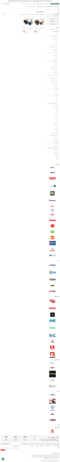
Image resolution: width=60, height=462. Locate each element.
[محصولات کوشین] (52, 401)
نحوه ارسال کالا (56, 143)
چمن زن (57, 121)
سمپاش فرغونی (55, 43)
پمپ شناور (56, 63)
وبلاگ (26, 6)
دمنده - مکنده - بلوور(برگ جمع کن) (54, 103)
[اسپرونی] (52, 178)
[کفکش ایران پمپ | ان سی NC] (52, 363)
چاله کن (57, 111)
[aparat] (1, 444)
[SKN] (52, 231)
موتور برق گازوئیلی (55, 55)
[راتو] (52, 291)
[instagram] (8, 444)
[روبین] (52, 301)
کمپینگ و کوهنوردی (40, 6)
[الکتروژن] (52, 186)
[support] (6, 444)
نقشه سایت (57, 154)
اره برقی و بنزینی (56, 115)
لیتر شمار (57, 131)
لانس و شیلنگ (56, 113)
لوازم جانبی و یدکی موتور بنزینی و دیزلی (53, 78)
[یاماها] (52, 431)
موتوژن (56, 99)
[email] (4, 444)
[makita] (52, 226)
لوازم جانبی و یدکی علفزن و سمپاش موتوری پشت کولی (52, 76)
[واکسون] (52, 420)
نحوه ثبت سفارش (56, 145)
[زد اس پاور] (52, 314)
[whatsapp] (3, 444)
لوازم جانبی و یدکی (56, 73)
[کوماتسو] (52, 374)
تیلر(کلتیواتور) (56, 125)
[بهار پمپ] (52, 255)
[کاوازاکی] (52, 347)
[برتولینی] (52, 243)
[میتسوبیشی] (52, 414)
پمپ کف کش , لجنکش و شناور (54, 61)
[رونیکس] (52, 308)
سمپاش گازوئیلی (55, 37)
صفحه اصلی (58, 9)
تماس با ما (29, 6)
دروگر (57, 127)
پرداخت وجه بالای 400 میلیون (49, 6)
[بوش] (52, 249)
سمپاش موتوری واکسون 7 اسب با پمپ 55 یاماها (28, 29)
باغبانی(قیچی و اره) (56, 129)
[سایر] (52, 320)
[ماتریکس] (52, 395)
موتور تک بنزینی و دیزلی (55, 107)
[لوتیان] (52, 386)
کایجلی (56, 97)
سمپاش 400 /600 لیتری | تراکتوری (53, 47)
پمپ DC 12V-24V (56, 141)
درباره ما (57, 159)
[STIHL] (52, 237)
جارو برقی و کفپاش (56, 139)
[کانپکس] (52, 341)
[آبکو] (52, 172)
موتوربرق (57, 53)
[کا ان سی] (52, 335)
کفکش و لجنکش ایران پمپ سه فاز (53, 67)
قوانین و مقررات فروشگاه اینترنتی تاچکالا (53, 147)
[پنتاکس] (52, 272)
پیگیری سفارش (56, 152)
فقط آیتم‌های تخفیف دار (52, 21)
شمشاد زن (57, 119)
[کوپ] (52, 367)
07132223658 (53, 438)
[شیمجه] (52, 328)
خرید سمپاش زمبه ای (49, 9)
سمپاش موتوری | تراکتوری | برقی (54, 35)
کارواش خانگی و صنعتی (55, 123)
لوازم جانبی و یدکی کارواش (54, 82)
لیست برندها (57, 164)
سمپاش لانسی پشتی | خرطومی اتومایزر (53, 45)
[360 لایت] (52, 167)
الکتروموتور (56, 95)
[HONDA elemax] (52, 215)
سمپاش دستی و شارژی (54, 49)
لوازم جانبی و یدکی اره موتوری (54, 80)
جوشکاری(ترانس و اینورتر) (55, 133)
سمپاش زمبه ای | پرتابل (54, 39)
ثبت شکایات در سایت (56, 150)
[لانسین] (52, 380)
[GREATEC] (52, 210)
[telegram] (9, 444)
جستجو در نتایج (56, 14)
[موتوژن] (52, 408)
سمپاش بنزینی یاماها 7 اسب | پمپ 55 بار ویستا (39, 29)
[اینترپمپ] (52, 193)
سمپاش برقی (56, 41)
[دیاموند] (52, 286)
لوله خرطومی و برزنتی (55, 105)
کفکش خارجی (55, 71)
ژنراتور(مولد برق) (55, 59)
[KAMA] (52, 220)
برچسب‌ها (54, 9)
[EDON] (52, 206)
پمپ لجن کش (55, 65)
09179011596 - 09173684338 (51, 437)
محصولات (34, 6)
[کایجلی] (52, 354)
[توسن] (52, 280)
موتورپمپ (57, 109)
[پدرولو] (52, 265)
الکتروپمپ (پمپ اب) (56, 84)
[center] (48, 4)
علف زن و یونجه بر (56, 117)
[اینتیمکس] (52, 200)
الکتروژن (56, 101)
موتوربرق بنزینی (55, 57)
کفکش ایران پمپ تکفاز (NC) (54, 69)
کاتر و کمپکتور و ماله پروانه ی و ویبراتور (53, 135)
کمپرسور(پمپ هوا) (56, 137)
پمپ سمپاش (56, 51)
